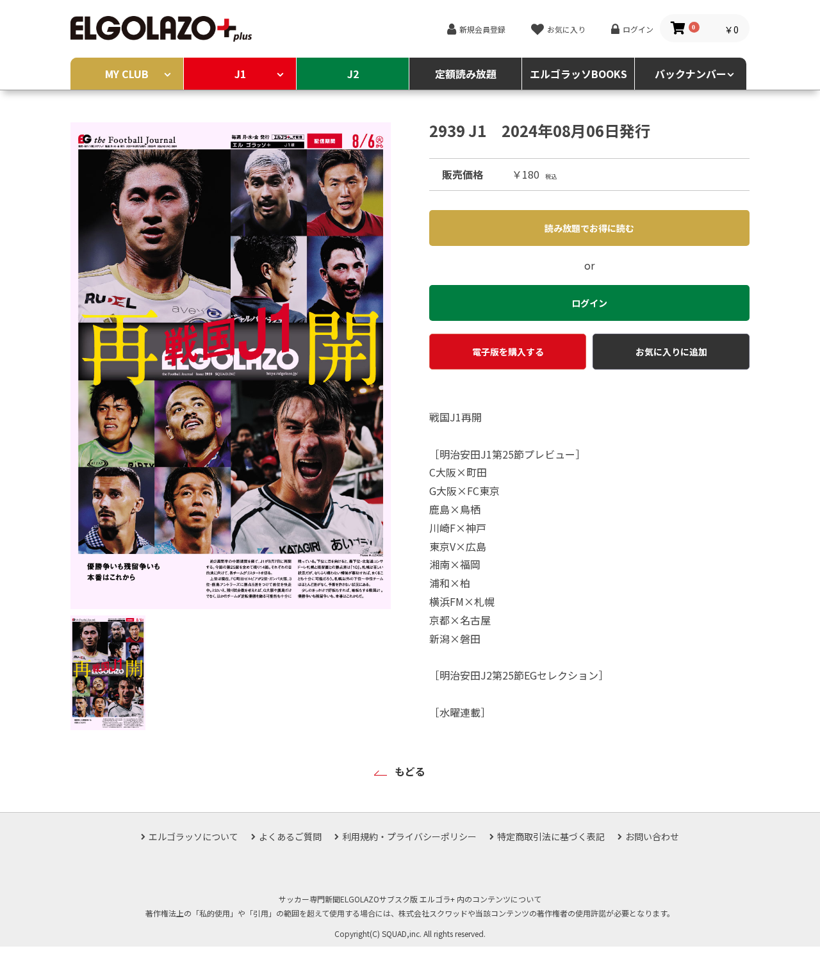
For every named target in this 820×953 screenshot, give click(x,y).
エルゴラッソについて (193, 836)
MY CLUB (127, 73)
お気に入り (566, 29)
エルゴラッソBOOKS (578, 73)
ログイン (638, 29)
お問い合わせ (652, 836)
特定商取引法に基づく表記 (551, 836)
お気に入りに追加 (671, 351)
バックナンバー (690, 73)
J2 (353, 73)
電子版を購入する (508, 351)
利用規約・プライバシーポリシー (409, 836)
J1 (240, 73)
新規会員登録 (482, 29)
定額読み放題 (465, 73)
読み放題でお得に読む (589, 228)
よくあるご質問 (290, 836)
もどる (410, 771)
